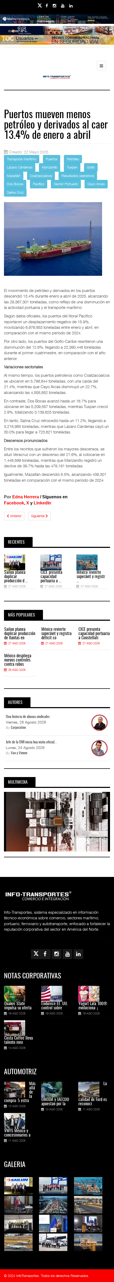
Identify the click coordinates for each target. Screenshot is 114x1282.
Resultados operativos (78, 176)
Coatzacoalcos (41, 176)
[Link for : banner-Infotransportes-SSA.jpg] (57, 22)
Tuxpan (72, 167)
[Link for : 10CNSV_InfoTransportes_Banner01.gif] (57, 43)
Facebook (14, 503)
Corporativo (18, 728)
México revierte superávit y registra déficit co (56, 633)
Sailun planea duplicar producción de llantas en (19, 633)
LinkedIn (42, 503)
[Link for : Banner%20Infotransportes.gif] (57, 34)
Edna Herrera (25, 497)
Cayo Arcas (96, 184)
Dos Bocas (15, 184)
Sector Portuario (66, 184)
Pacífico (38, 184)
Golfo (91, 167)
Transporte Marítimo (21, 159)
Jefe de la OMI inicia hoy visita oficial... (31, 742)
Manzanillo (49, 167)
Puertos (51, 159)
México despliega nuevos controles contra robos (17, 660)
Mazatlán (13, 176)
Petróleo (73, 159)
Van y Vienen (19, 753)
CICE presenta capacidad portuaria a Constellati (94, 633)
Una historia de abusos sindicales (28, 717)
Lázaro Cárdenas (19, 167)
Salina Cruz (15, 192)
